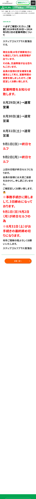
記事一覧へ (18, 261)
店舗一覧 (7, 11)
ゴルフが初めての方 (31, 493)
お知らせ (29, 11)
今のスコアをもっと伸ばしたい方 (28, 497)
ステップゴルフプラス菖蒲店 (19, 11)
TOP (2, 11)
